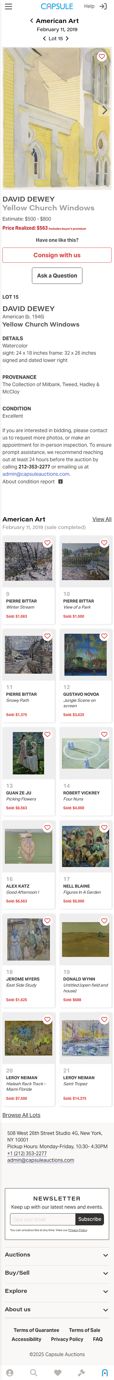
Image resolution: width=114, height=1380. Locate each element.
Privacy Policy (77, 1230)
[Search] (33, 1372)
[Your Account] (9, 1372)
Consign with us (57, 255)
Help (89, 6)
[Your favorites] (57, 1372)
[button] (8, 6)
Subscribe (89, 1219)
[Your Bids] (81, 1372)
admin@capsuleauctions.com (35, 474)
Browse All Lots (21, 1115)
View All (102, 519)
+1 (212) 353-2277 (27, 1153)
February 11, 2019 (57, 29)
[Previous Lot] (45, 38)
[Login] (104, 6)
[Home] (105, 1372)
